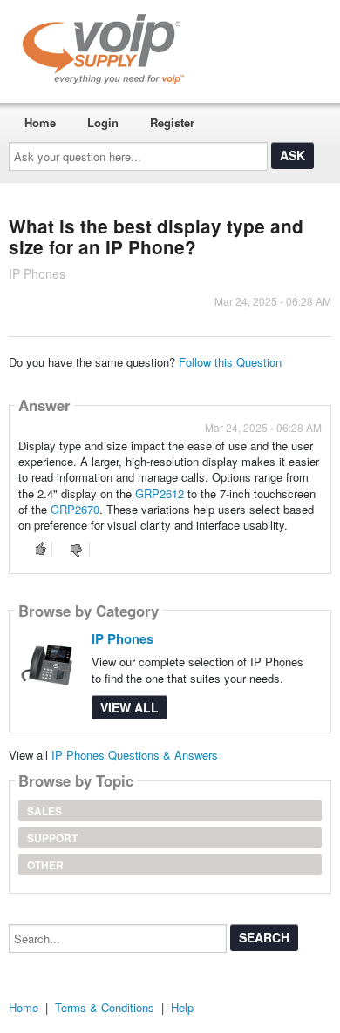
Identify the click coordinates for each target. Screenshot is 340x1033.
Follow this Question (230, 362)
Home (40, 122)
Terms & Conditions (104, 1007)
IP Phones (122, 638)
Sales (44, 811)
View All (129, 707)
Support (52, 838)
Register (172, 122)
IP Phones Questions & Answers (134, 754)
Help (182, 1007)
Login (103, 122)
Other (45, 865)
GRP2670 (75, 509)
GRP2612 (159, 493)
